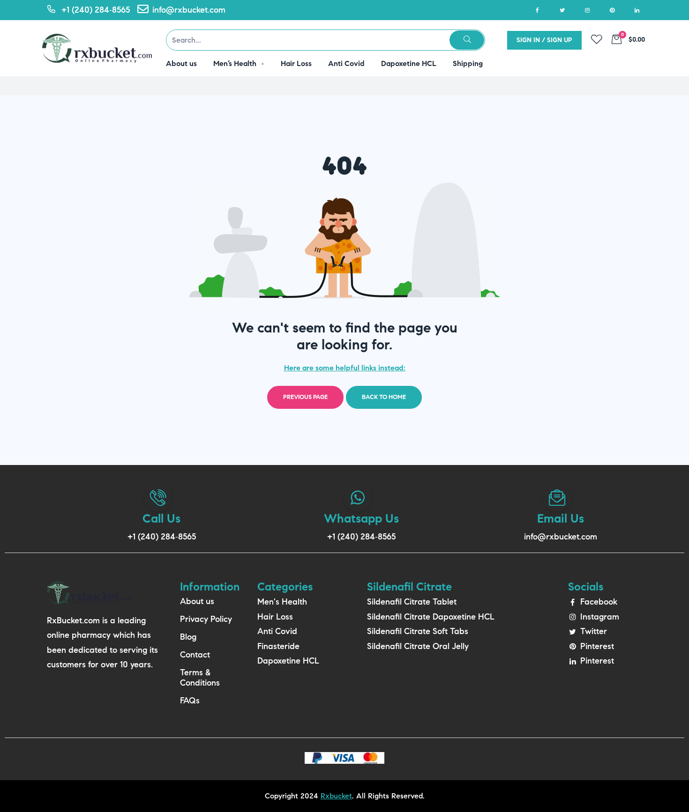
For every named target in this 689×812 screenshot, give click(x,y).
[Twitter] (562, 10)
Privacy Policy (206, 619)
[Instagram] (587, 10)
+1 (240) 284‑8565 (161, 536)
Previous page (305, 397)
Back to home (384, 397)
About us (197, 601)
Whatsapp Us (361, 518)
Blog (188, 637)
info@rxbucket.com (560, 536)
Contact (195, 655)
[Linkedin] (637, 10)
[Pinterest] (612, 10)
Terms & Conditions (200, 677)
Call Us (161, 518)
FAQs (190, 700)
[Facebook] (537, 10)
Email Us (560, 518)
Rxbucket (336, 795)
